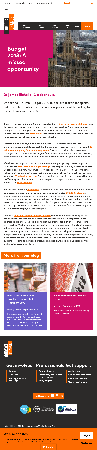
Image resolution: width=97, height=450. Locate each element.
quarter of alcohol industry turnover (32, 215)
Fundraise (13, 374)
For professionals (45, 3)
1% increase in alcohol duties (72, 124)
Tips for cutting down (78, 381)
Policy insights (45, 380)
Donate (87, 26)
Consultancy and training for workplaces (50, 375)
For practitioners (46, 371)
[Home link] (25, 349)
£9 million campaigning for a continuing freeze (48, 148)
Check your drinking (77, 378)
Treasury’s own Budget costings (34, 166)
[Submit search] (92, 3)
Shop (6, 9)
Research (20, 3)
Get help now (74, 371)
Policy (30, 3)
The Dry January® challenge (17, 379)
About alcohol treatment (79, 374)
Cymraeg (8, 3)
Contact (12, 371)
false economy (24, 182)
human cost (33, 189)
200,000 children (75, 192)
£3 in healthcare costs (26, 176)
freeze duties (37, 133)
